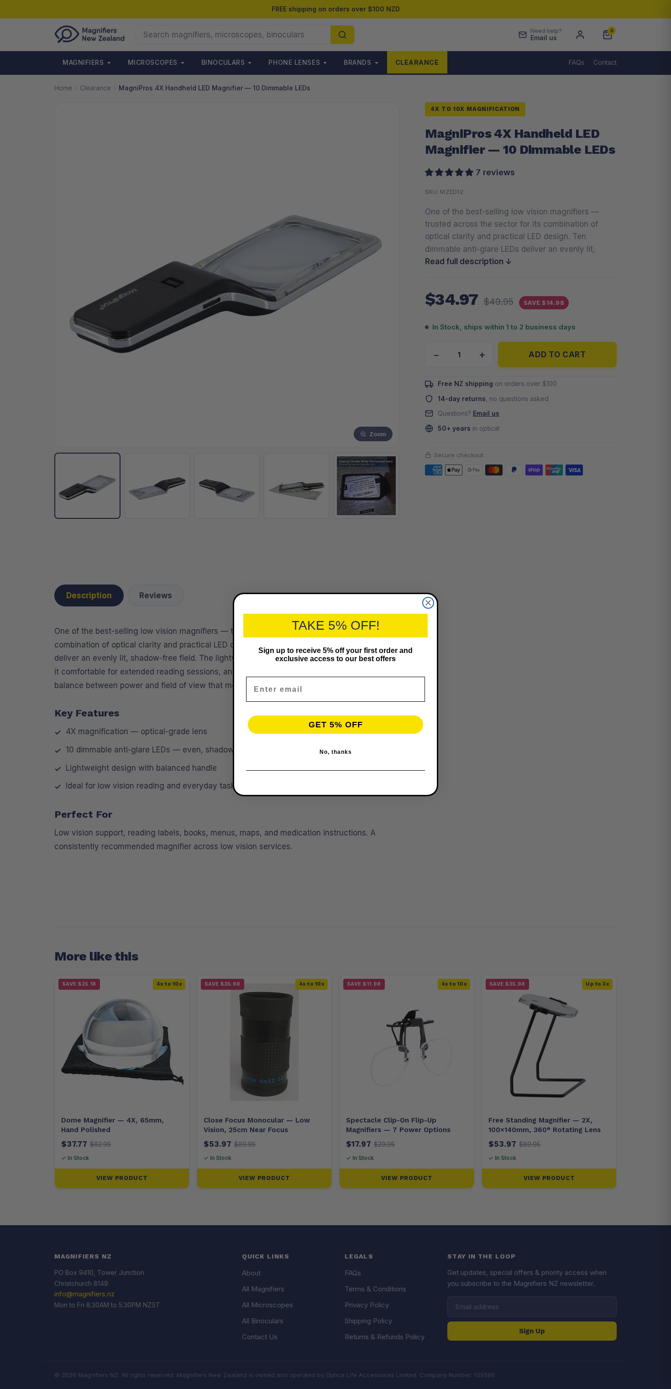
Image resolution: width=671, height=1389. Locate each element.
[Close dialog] (428, 602)
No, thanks (336, 752)
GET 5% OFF (336, 724)
